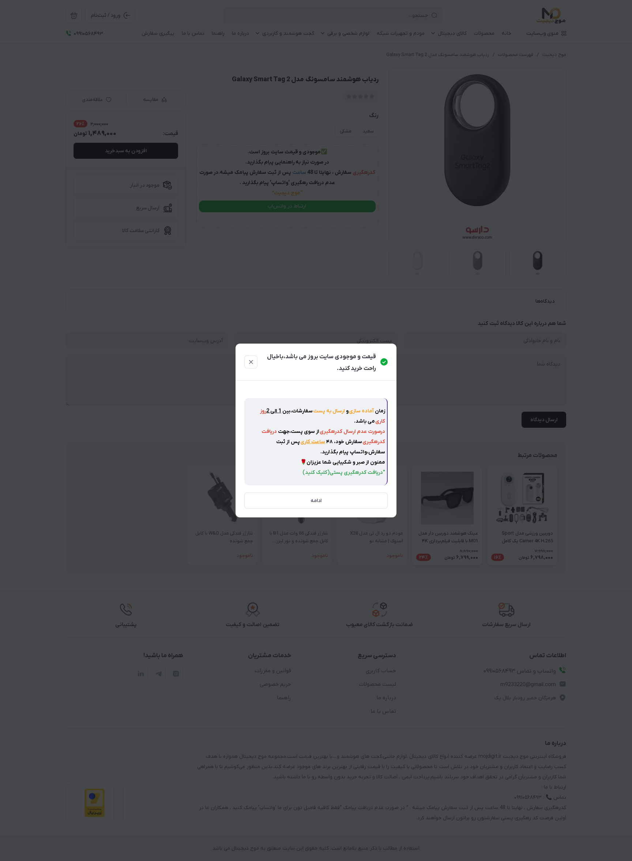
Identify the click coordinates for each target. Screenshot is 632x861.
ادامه (316, 500)
